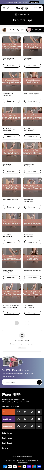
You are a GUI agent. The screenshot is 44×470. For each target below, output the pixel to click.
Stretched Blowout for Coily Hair (9, 59)
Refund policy (21, 460)
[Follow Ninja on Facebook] (18, 411)
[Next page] (27, 323)
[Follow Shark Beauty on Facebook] (18, 426)
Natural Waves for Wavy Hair (7, 235)
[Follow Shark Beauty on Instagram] (25, 426)
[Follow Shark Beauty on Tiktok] (32, 426)
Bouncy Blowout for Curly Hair (29, 165)
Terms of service (32, 460)
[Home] (15, 14)
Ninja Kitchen (7, 433)
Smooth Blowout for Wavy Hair (29, 200)
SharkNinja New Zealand (24, 456)
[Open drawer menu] (4, 8)
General (5, 448)
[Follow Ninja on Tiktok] (32, 411)
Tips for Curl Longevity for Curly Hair (10, 129)
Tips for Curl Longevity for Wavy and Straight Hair (11, 306)
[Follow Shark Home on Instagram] (25, 419)
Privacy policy (10, 460)
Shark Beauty (7, 443)
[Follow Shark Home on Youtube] (39, 419)
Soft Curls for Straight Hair (32, 270)
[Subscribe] (39, 382)
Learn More (34, 2)
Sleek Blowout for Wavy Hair (28, 235)
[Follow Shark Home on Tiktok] (32, 419)
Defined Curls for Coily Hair (28, 59)
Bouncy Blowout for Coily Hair (8, 94)
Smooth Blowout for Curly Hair (29, 129)
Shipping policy (23, 462)
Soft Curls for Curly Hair (31, 93)
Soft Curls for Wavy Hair (10, 199)
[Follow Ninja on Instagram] (25, 411)
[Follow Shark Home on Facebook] (18, 419)
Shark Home (7, 438)
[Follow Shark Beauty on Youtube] (39, 426)
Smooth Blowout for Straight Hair (29, 306)
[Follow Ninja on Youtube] (39, 411)
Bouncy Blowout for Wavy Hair (8, 271)
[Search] (8, 8)
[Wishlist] (35, 8)
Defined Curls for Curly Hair (7, 165)
